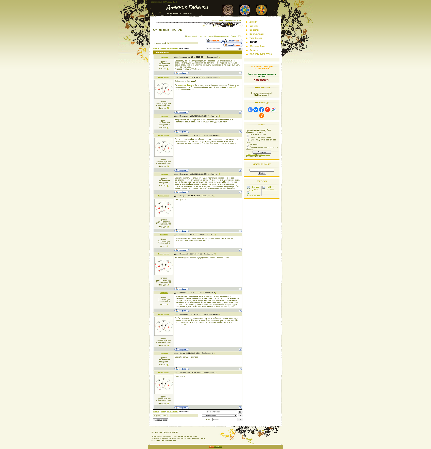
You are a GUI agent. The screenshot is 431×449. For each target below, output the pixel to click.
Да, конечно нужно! (258, 134)
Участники (208, 36)
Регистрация (224, 20)
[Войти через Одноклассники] (261, 115)
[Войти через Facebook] (261, 109)
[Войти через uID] (250, 109)
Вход (233, 20)
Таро (163, 48)
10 (220, 314)
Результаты (251, 155)
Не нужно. (254, 144)
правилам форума (186, 85)
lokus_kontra (163, 77)
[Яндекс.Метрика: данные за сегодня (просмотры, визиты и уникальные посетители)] (254, 193)
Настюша (164, 57)
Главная (214, 20)
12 (216, 372)
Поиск (233, 36)
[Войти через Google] (273, 109)
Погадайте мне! (172, 48)
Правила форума (221, 36)
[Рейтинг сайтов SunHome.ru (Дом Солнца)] (254, 190)
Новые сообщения (194, 36)
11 (214, 353)
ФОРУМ (156, 48)
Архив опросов (263, 155)
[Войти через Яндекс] (267, 109)
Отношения (184, 48)
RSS (239, 20)
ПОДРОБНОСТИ (262, 80)
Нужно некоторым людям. (261, 137)
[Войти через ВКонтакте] (255, 109)
